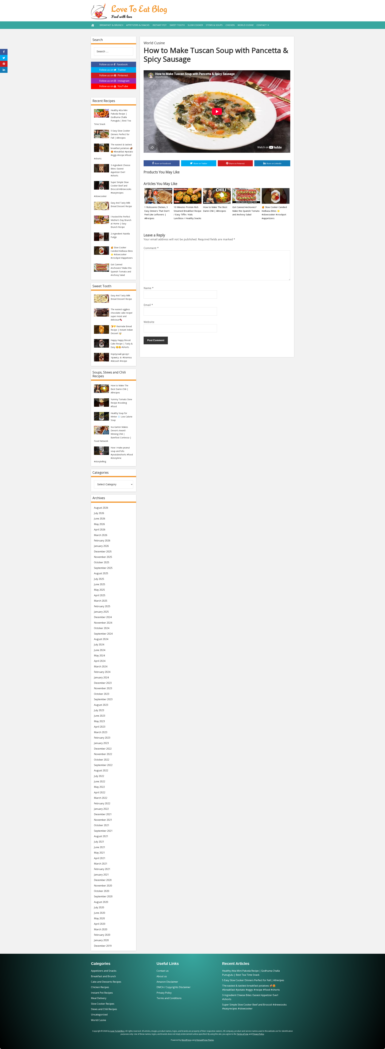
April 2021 (99, 858)
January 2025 (101, 611)
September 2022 (103, 765)
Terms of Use (242, 1034)
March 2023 (100, 732)
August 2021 (101, 836)
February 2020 (102, 934)
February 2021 (102, 869)
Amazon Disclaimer (167, 981)
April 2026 (99, 529)
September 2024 (103, 633)
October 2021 (101, 825)
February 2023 (102, 737)
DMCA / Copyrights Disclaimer (174, 987)
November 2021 (103, 819)
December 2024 (103, 617)
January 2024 (101, 677)
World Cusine (246, 25)
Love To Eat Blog (139, 8)
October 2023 (101, 694)
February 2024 (102, 672)
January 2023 (101, 743)
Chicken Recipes (100, 987)
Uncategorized (99, 1014)
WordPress (186, 1040)
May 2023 (99, 721)
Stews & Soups (214, 25)
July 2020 (99, 907)
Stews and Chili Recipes (104, 1009)
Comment (151, 248)
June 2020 (99, 912)
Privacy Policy (164, 992)
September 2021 (103, 830)
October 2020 (101, 891)
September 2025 (103, 568)
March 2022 (100, 798)
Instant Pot (159, 25)
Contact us (163, 970)
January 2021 (101, 874)
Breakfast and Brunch (103, 976)
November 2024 (103, 622)
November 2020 (103, 885)
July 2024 (99, 644)
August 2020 (101, 902)
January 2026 (101, 546)
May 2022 (99, 787)
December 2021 (103, 814)
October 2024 (101, 628)
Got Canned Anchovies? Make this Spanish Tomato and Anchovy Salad (246, 211)
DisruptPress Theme (205, 1040)
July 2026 (99, 513)
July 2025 (99, 579)
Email (148, 305)
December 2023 (103, 683)
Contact (262, 25)
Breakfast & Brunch (111, 25)
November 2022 (103, 754)
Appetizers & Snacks (137, 25)
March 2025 (100, 600)
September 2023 (103, 699)
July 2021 (99, 841)
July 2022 (99, 776)
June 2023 (99, 715)
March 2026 (100, 535)
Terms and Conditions (169, 998)
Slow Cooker (195, 25)
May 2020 (99, 918)
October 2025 (101, 562)
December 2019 (103, 945)
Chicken (230, 25)
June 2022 (99, 781)
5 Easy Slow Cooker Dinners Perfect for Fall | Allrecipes (253, 980)
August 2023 (101, 705)
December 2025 (103, 551)
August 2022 (101, 770)
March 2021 (100, 863)
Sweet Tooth (177, 25)
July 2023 (99, 710)
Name (149, 288)
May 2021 (99, 852)
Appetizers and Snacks (103, 970)
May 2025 (99, 589)
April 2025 (99, 595)
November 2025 (103, 557)
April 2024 (99, 661)
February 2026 (102, 540)
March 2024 (100, 666)
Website (149, 322)
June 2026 (99, 518)
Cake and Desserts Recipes (106, 981)
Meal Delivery (98, 998)
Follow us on (113, 64)
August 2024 (101, 639)
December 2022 (103, 748)
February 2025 (102, 606)
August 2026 (101, 507)
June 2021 (99, 847)
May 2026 (99, 524)
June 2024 (99, 650)
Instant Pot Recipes (102, 992)
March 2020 (100, 929)
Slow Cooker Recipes (102, 1003)
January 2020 (101, 940)
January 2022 (101, 808)
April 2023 (99, 726)
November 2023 (103, 688)
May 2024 (99, 655)
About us (162, 976)
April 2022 (99, 792)
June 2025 (99, 584)
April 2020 (99, 923)
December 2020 (103, 880)
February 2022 (102, 803)
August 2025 (101, 573)
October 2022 (101, 759)
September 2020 (103, 896)
